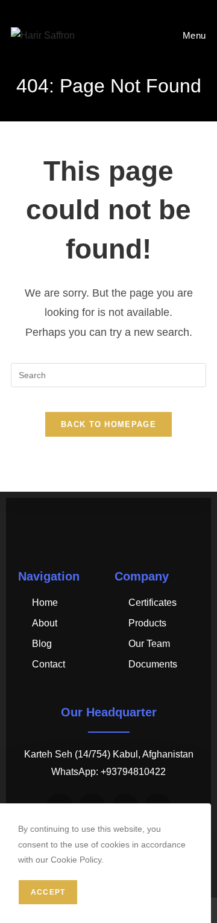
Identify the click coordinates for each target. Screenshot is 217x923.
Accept (48, 892)
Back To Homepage (108, 424)
